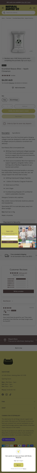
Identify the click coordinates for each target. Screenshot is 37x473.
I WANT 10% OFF (9, 242)
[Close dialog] (35, 226)
